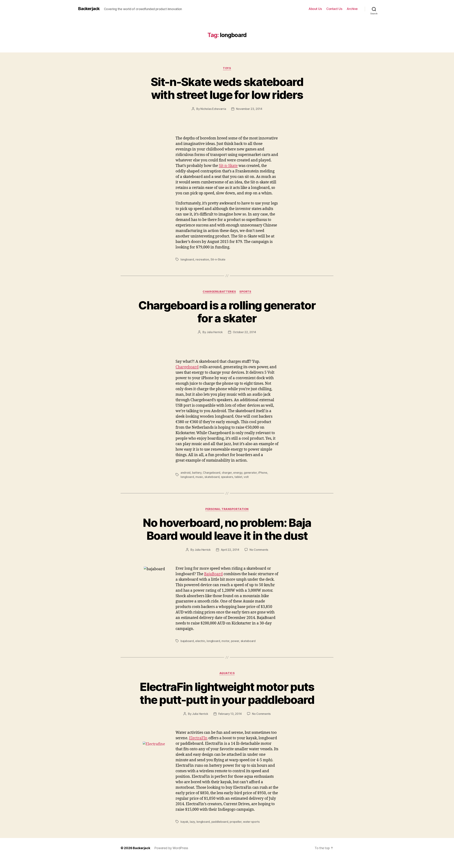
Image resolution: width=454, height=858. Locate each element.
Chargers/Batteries (219, 291)
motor (225, 641)
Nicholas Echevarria (213, 109)
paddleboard (219, 821)
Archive (352, 9)
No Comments (259, 549)
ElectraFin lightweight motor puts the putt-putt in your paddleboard (227, 693)
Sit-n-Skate (228, 165)
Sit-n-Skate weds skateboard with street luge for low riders (227, 88)
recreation (202, 259)
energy (237, 472)
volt (246, 477)
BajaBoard (213, 574)
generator (250, 472)
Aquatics (227, 673)
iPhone (262, 472)
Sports (245, 291)
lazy (192, 821)
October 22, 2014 (244, 332)
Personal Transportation (227, 509)
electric (200, 641)
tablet (238, 477)
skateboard (211, 477)
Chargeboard (187, 367)
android (185, 472)
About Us (315, 9)
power (235, 641)
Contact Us (334, 9)
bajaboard (187, 641)
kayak (184, 821)
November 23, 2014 (249, 109)
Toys (227, 68)
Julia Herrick (215, 332)
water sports (251, 821)
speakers (227, 477)
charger (227, 472)
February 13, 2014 (230, 714)
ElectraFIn (198, 738)
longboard (187, 259)
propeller (236, 821)
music (199, 477)
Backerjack (89, 9)
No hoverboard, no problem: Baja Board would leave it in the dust (227, 529)
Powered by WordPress (171, 848)
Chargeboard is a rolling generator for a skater (227, 311)
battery (196, 472)
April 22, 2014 (230, 549)
